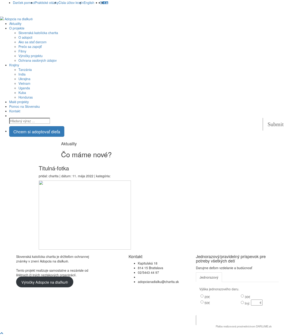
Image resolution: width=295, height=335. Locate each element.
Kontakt (14, 111)
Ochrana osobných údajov (37, 60)
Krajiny (14, 65)
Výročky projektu (30, 55)
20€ (207, 296)
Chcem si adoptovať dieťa (36, 131)
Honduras (25, 97)
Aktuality (15, 23)
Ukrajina (24, 78)
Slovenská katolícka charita (38, 32)
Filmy (22, 51)
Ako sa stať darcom (32, 42)
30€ (247, 296)
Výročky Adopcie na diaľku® (44, 282)
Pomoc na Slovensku (24, 106)
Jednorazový (209, 277)
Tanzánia (25, 69)
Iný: (247, 303)
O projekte (16, 28)
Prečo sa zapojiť (30, 46)
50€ (207, 302)
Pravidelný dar (236, 277)
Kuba (22, 92)
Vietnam (24, 83)
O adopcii (25, 37)
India (22, 74)
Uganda (24, 88)
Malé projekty (19, 101)
